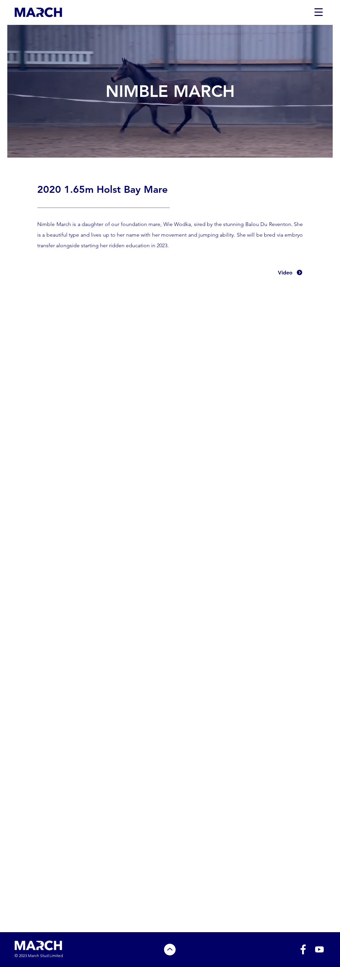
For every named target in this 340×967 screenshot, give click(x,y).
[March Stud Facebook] (303, 949)
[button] (318, 12)
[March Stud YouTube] (319, 949)
